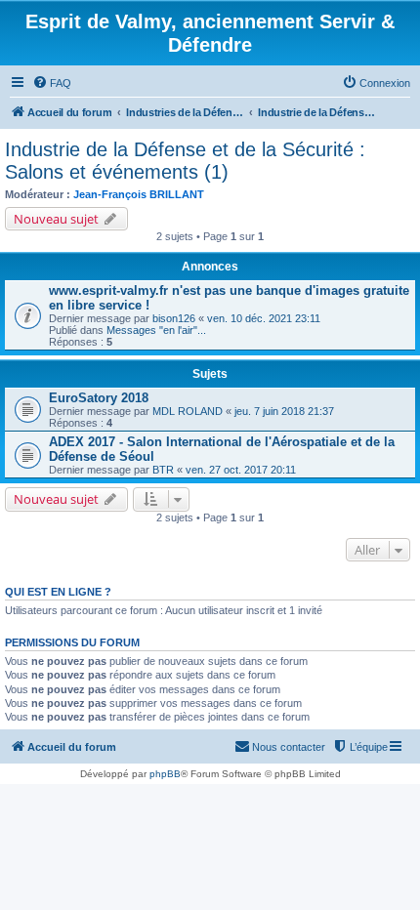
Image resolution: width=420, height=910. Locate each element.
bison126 (173, 318)
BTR (163, 470)
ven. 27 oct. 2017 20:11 (241, 470)
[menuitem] (51, 83)
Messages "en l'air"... (156, 330)
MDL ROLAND (187, 411)
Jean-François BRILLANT (138, 194)
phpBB (165, 773)
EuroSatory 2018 (98, 398)
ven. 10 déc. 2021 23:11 (263, 318)
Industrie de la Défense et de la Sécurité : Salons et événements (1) (185, 161)
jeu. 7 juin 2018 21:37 (284, 411)
